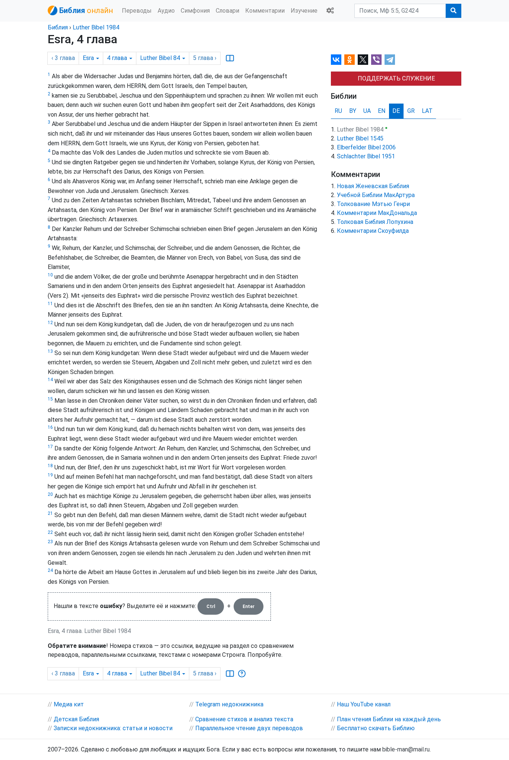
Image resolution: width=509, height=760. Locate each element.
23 (50, 541)
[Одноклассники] (349, 59)
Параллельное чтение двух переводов (249, 728)
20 (50, 494)
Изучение (304, 10)
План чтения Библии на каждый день (389, 719)
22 (50, 532)
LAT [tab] (427, 110)
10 (50, 275)
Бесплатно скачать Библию (376, 728)
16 (50, 427)
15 (50, 399)
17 (50, 446)
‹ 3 (63, 57)
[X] (363, 59)
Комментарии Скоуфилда (373, 230)
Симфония (195, 10)
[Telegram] (390, 59)
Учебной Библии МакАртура (376, 195)
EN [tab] (381, 110)
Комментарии (265, 10)
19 (50, 475)
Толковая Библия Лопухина (375, 221)
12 (50, 322)
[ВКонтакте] (336, 59)
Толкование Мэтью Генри (373, 204)
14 (50, 379)
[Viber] (376, 59)
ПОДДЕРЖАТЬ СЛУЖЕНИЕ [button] (396, 78)
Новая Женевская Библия (373, 186)
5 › (204, 57)
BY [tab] (352, 110)
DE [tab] (396, 110)
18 (50, 465)
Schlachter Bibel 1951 (366, 156)
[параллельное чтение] (230, 58)
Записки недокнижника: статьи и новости (113, 728)
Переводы (137, 10)
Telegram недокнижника (229, 704)
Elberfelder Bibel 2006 (366, 147)
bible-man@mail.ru (406, 749)
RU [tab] (338, 110)
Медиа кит (69, 704)
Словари (227, 10)
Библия (58, 27)
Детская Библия (76, 719)
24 (50, 570)
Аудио (166, 10)
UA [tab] (367, 110)
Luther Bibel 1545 (360, 138)
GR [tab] (411, 110)
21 (50, 513)
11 (50, 303)
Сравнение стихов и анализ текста (244, 719)
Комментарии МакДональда (377, 212)
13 (50, 351)
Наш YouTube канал (364, 704)
